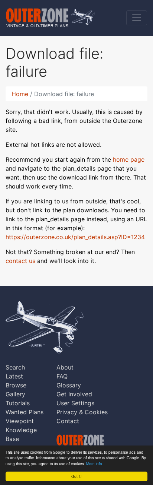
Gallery (15, 394)
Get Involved (74, 394)
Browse (16, 385)
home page (128, 159)
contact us (20, 260)
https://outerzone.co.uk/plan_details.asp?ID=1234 (75, 237)
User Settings (75, 403)
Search (15, 367)
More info (94, 463)
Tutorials (18, 403)
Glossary (68, 385)
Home (20, 94)
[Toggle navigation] (136, 17)
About (65, 367)
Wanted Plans (24, 412)
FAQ (62, 376)
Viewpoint (20, 421)
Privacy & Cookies (82, 412)
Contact (67, 421)
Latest (14, 376)
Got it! (76, 476)
